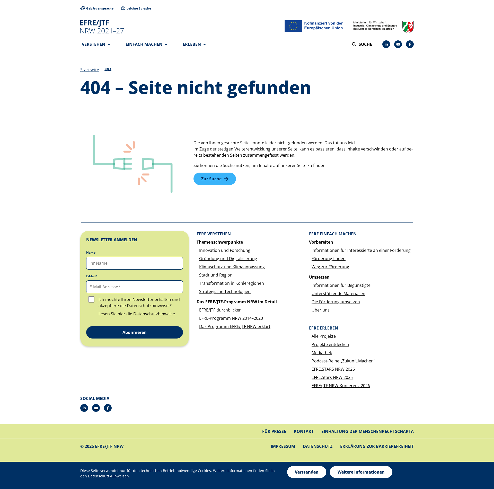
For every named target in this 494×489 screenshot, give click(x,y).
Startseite (89, 70)
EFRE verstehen (214, 234)
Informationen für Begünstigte (341, 285)
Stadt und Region (216, 275)
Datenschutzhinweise (154, 314)
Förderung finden (329, 258)
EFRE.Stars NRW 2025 (332, 377)
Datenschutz (317, 446)
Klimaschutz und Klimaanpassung (232, 267)
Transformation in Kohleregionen (231, 283)
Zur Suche (211, 179)
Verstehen (94, 44)
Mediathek (322, 352)
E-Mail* (92, 276)
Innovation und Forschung (224, 250)
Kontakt (304, 431)
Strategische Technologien (225, 291)
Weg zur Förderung (330, 267)
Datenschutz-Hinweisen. (109, 476)
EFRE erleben (323, 328)
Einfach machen (144, 44)
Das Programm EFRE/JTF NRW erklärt (234, 326)
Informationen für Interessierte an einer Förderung (361, 250)
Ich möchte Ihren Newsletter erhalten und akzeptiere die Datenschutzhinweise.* (139, 302)
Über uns (321, 310)
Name (90, 253)
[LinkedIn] (386, 44)
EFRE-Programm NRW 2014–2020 (231, 318)
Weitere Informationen (361, 472)
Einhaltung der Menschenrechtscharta (367, 431)
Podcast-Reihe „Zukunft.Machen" (343, 361)
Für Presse (274, 431)
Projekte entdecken (330, 344)
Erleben (192, 44)
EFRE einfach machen (333, 234)
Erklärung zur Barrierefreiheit (377, 446)
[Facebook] (410, 44)
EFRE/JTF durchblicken (220, 310)
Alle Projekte (324, 336)
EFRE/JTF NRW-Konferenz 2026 (341, 385)
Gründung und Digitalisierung (228, 258)
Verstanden (307, 472)
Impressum (283, 446)
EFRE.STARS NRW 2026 (333, 369)
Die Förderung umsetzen (336, 302)
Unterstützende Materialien (338, 293)
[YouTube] (398, 44)
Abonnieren (134, 332)
